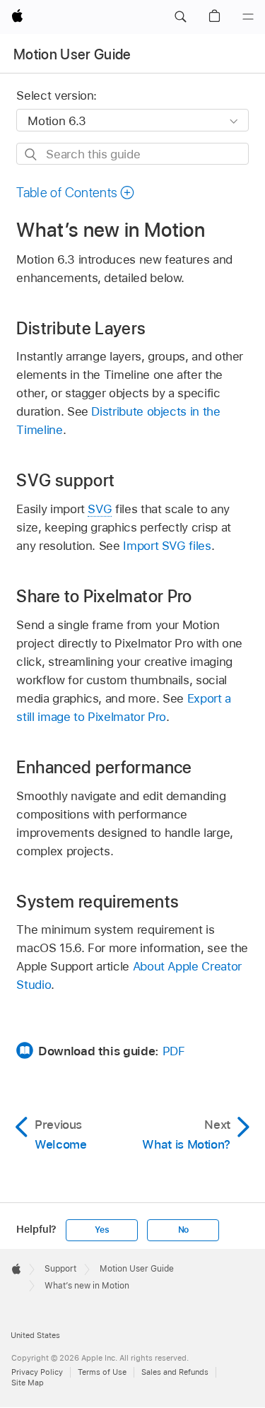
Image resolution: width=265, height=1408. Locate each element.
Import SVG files (167, 546)
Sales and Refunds (174, 1372)
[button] (180, 17)
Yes (102, 1230)
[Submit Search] (31, 154)
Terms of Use (102, 1372)
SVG (100, 509)
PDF (174, 1051)
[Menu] (248, 17)
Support (60, 1269)
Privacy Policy (37, 1372)
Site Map (27, 1383)
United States (35, 1335)
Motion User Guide (72, 54)
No (183, 1230)
